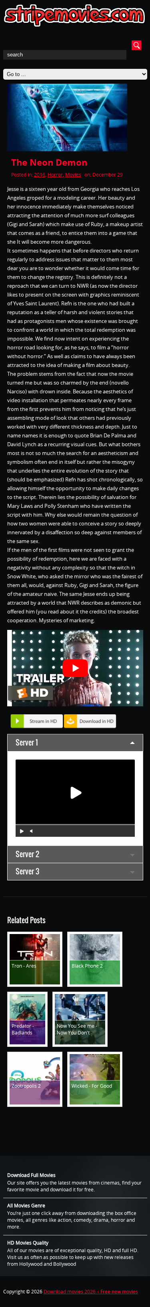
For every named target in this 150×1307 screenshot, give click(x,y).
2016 (39, 174)
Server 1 (27, 742)
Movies (73, 174)
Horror (55, 174)
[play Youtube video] (75, 668)
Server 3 (27, 871)
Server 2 (27, 854)
